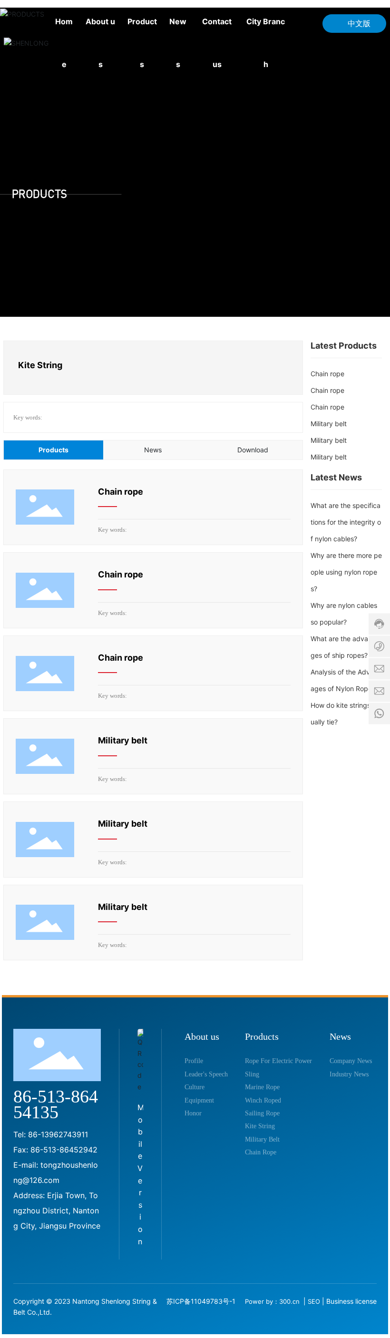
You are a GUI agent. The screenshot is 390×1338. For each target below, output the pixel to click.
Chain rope (120, 492)
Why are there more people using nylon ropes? (346, 572)
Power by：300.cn (273, 1301)
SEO (314, 1301)
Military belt (122, 740)
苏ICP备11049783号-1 (200, 1301)
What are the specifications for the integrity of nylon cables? (346, 522)
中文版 (359, 23)
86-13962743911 (58, 1134)
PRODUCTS (39, 193)
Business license (351, 1301)
